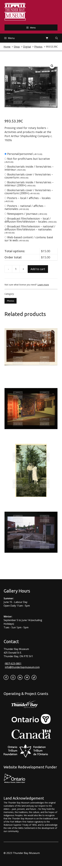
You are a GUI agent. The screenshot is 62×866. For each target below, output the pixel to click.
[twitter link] (27, 677)
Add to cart (38, 269)
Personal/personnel (24, 154)
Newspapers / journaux (27, 213)
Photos (10, 300)
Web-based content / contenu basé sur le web (29, 238)
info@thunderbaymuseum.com (22, 667)
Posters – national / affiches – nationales (25, 207)
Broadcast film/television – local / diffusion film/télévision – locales (31, 220)
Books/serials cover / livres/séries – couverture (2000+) (29, 191)
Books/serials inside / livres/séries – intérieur (29, 168)
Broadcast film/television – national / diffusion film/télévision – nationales (30, 229)
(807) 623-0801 (13, 663)
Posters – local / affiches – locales (28, 199)
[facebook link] (6, 677)
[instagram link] (13, 677)
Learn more (43, 284)
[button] (52, 66)
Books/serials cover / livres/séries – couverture (29, 176)
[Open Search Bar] (56, 38)
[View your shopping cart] (47, 38)
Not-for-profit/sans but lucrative (27, 160)
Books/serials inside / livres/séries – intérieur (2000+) (29, 183)
